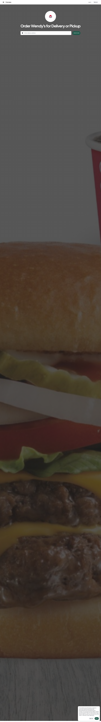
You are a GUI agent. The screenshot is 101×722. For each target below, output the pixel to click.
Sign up (95, 2)
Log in (89, 2)
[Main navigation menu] (3, 2)
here (93, 715)
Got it (96, 718)
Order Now (76, 33)
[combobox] (47, 33)
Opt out (91, 718)
